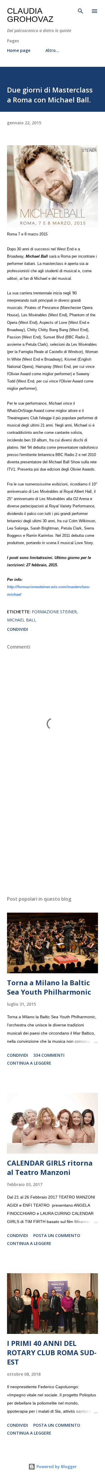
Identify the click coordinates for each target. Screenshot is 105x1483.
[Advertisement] (52, 840)
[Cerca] (80, 10)
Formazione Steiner (54, 611)
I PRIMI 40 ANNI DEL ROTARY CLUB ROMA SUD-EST (52, 1352)
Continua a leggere (29, 1063)
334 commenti (48, 1055)
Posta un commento (56, 1235)
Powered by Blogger (56, 1466)
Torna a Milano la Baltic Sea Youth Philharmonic (49, 987)
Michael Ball (21, 620)
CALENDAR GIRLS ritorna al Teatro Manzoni (49, 1167)
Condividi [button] (17, 629)
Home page (18, 50)
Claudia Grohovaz (30, 15)
